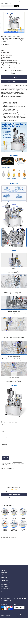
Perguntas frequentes (5, 574)
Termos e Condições (5, 591)
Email (3, 431)
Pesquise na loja (4, 575)
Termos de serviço (21, 463)
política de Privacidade (5, 588)
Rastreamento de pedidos (6, 582)
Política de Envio (4, 584)
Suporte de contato (4, 590)
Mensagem (4, 444)
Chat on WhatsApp (14, 82)
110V (3, 46)
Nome (3, 424)
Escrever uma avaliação (14, 494)
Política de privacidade (17, 462)
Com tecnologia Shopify (5, 615)
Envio (2, 67)
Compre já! (14, 77)
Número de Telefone (6, 438)
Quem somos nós (4, 570)
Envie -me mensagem (9, 422)
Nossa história (4, 572)
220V (8, 46)
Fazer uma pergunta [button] (14, 498)
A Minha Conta (4, 577)
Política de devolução (5, 586)
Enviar (5, 458)
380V (13, 46)
